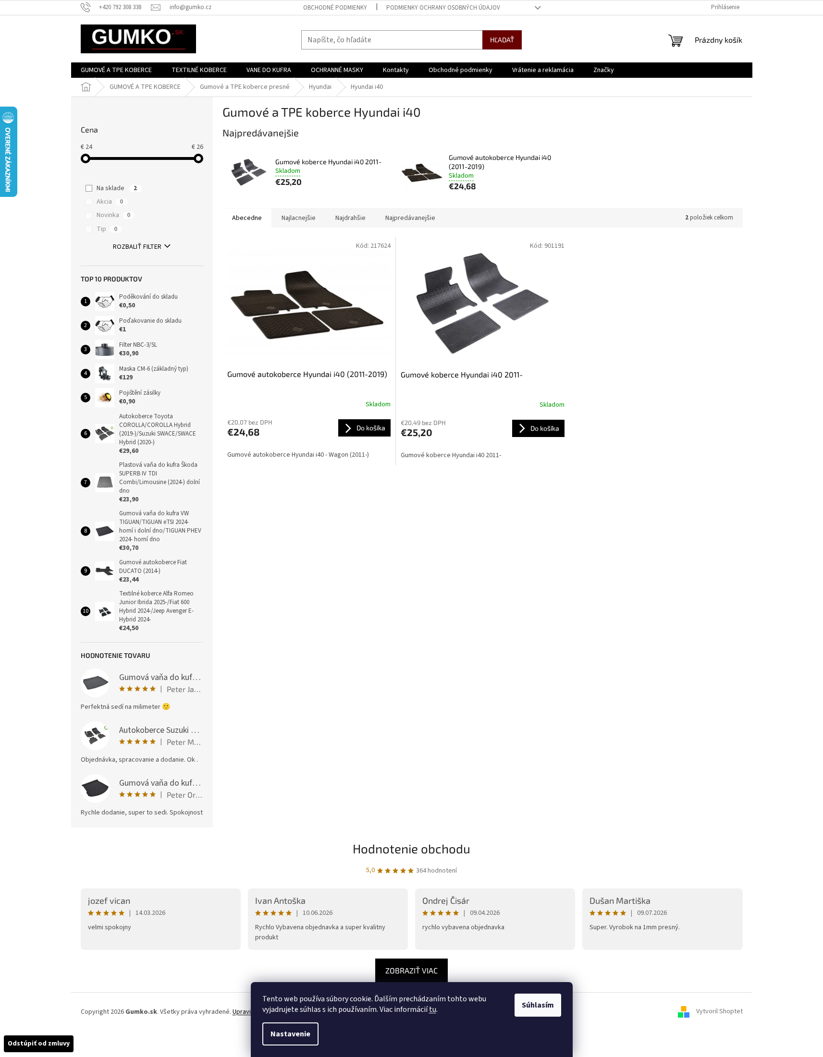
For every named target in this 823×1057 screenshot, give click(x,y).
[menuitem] (116, 70)
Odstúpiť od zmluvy (39, 1043)
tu (432, 1009)
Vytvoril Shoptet (719, 1012)
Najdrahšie (350, 218)
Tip (107, 229)
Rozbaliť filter (137, 247)
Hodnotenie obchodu (411, 848)
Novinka (113, 215)
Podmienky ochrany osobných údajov (443, 7)
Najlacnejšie (299, 218)
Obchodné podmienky (335, 7)
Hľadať (502, 40)
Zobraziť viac (411, 970)
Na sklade (117, 188)
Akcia (110, 202)
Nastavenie (290, 1034)
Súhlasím (538, 1005)
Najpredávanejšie (410, 218)
